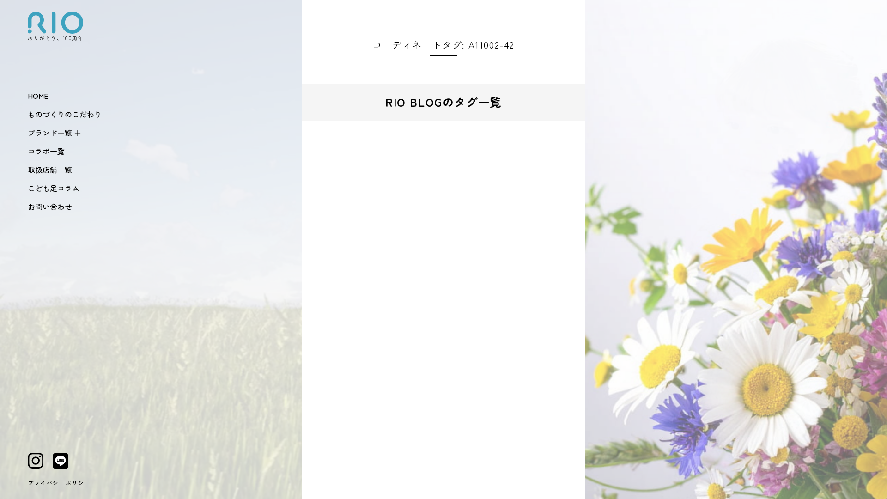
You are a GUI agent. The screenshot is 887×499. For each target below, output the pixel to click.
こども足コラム (53, 188)
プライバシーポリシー (59, 483)
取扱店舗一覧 (50, 169)
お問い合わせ (50, 206)
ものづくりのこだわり (65, 114)
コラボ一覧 (46, 151)
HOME (38, 95)
